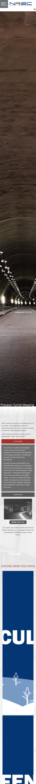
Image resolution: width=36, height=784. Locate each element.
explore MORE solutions (18, 566)
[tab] (18, 441)
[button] (34, 9)
